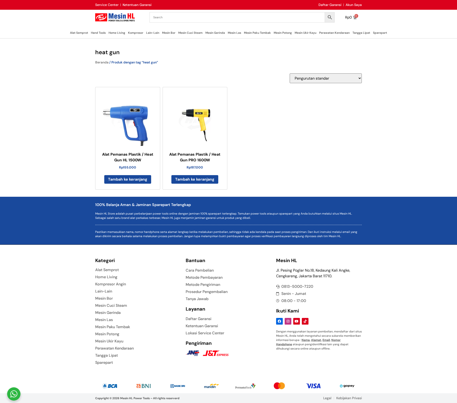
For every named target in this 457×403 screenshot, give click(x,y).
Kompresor (135, 33)
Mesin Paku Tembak (257, 33)
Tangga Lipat (361, 33)
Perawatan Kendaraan (334, 33)
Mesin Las (234, 33)
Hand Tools (98, 33)
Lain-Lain (152, 33)
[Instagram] (288, 321)
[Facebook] (279, 321)
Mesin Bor (168, 33)
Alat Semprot (79, 33)
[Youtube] (296, 321)
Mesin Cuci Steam (190, 33)
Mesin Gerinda (215, 33)
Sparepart (380, 33)
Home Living (117, 33)
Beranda (102, 62)
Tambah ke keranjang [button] (127, 179)
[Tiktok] (305, 321)
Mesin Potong (283, 33)
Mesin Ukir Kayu (305, 33)
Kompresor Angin (110, 284)
